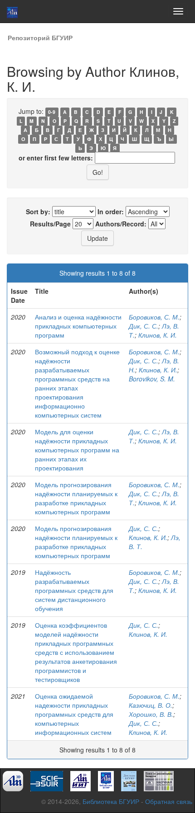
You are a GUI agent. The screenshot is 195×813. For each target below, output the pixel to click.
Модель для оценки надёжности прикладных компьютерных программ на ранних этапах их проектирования (77, 449)
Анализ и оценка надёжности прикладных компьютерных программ (78, 325)
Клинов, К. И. (157, 334)
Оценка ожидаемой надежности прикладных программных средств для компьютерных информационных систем (74, 714)
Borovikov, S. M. (152, 378)
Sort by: (38, 211)
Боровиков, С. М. (154, 316)
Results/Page (50, 223)
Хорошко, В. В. (151, 714)
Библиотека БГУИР (111, 801)
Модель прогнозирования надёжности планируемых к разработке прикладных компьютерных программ (76, 498)
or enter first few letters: (56, 157)
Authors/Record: (120, 223)
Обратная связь (168, 801)
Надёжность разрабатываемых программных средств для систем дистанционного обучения (74, 590)
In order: (111, 211)
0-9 (51, 111)
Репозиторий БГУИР (40, 37)
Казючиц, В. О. (150, 705)
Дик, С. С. (143, 325)
